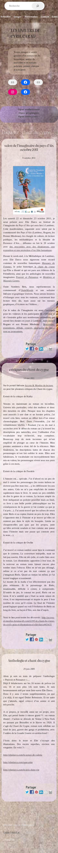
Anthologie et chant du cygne (29, 660)
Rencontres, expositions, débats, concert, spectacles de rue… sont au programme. (29, 328)
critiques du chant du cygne (29, 370)
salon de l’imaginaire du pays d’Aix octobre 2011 (28, 147)
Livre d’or (14, 832)
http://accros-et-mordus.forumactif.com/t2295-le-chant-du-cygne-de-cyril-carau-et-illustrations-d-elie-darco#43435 (29, 621)
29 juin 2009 (29, 669)
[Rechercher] (38, 5)
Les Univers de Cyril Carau (25, 33)
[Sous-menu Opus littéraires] (39, 116)
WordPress (10, 839)
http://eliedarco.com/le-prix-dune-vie (21, 769)
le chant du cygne (44, 266)
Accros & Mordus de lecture (39, 385)
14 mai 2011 (29, 378)
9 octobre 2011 (29, 158)
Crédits (6, 832)
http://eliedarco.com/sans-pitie (18, 762)
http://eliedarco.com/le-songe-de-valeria (22, 755)
